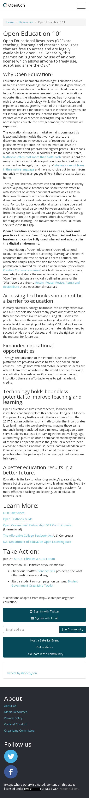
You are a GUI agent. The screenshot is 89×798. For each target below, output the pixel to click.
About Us (10, 706)
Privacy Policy (13, 718)
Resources (26, 22)
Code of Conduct (15, 724)
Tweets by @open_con (21, 673)
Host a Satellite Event (44, 640)
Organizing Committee (19, 730)
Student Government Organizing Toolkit (44, 583)
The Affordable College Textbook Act (28, 535)
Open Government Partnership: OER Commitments (37, 525)
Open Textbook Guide (17, 519)
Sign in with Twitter (46, 611)
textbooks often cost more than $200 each (32, 157)
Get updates (44, 647)
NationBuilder (68, 789)
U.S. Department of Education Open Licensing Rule (37, 542)
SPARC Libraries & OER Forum (34, 559)
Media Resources (15, 712)
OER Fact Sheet (13, 513)
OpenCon (16, 5)
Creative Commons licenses (21, 270)
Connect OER (46, 571)
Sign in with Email (46, 618)
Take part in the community (44, 654)
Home (10, 22)
